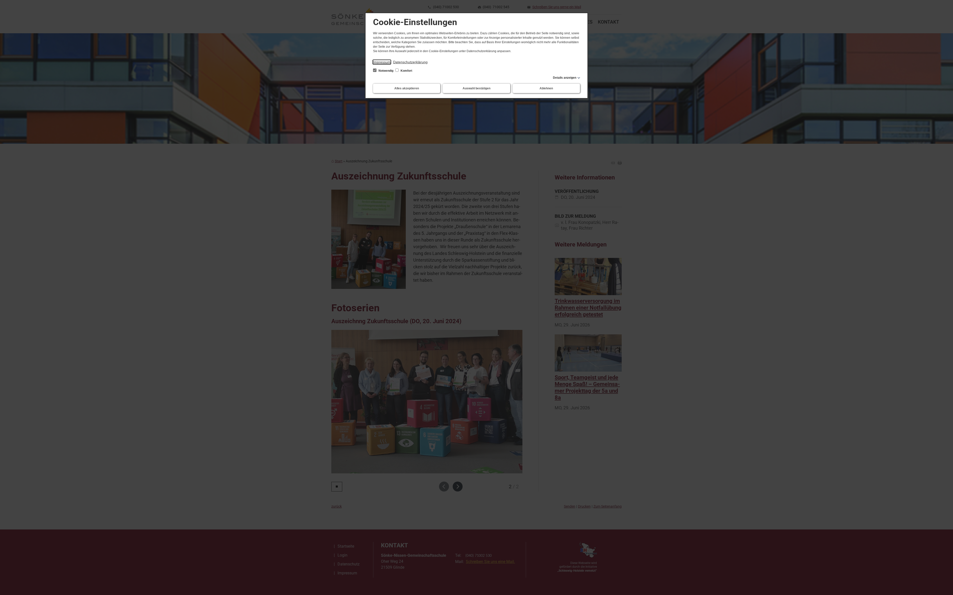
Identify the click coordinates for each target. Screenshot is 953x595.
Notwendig (386, 70)
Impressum (382, 62)
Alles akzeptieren (406, 88)
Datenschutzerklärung (410, 62)
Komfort (406, 70)
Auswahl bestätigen (476, 88)
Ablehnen (546, 88)
